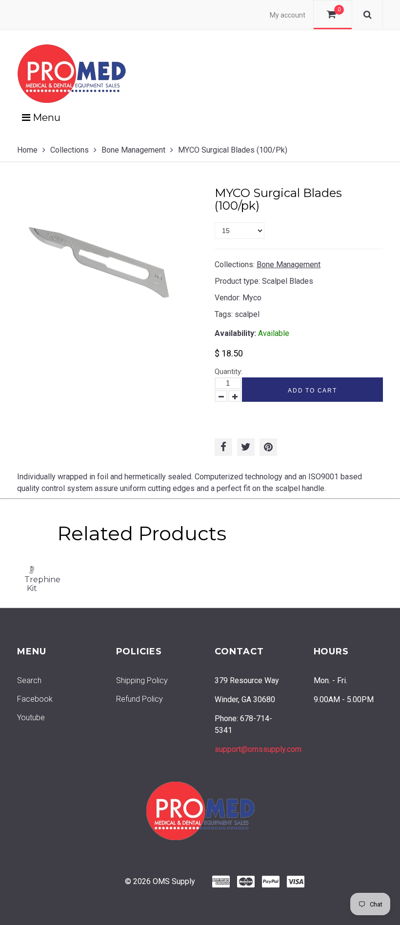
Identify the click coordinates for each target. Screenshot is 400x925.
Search (29, 680)
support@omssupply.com (258, 749)
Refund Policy (139, 699)
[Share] (223, 447)
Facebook (35, 699)
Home (27, 150)
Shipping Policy (142, 680)
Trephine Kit (42, 584)
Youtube (31, 717)
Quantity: (228, 371)
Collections (69, 150)
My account (287, 15)
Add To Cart (312, 390)
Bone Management (133, 150)
